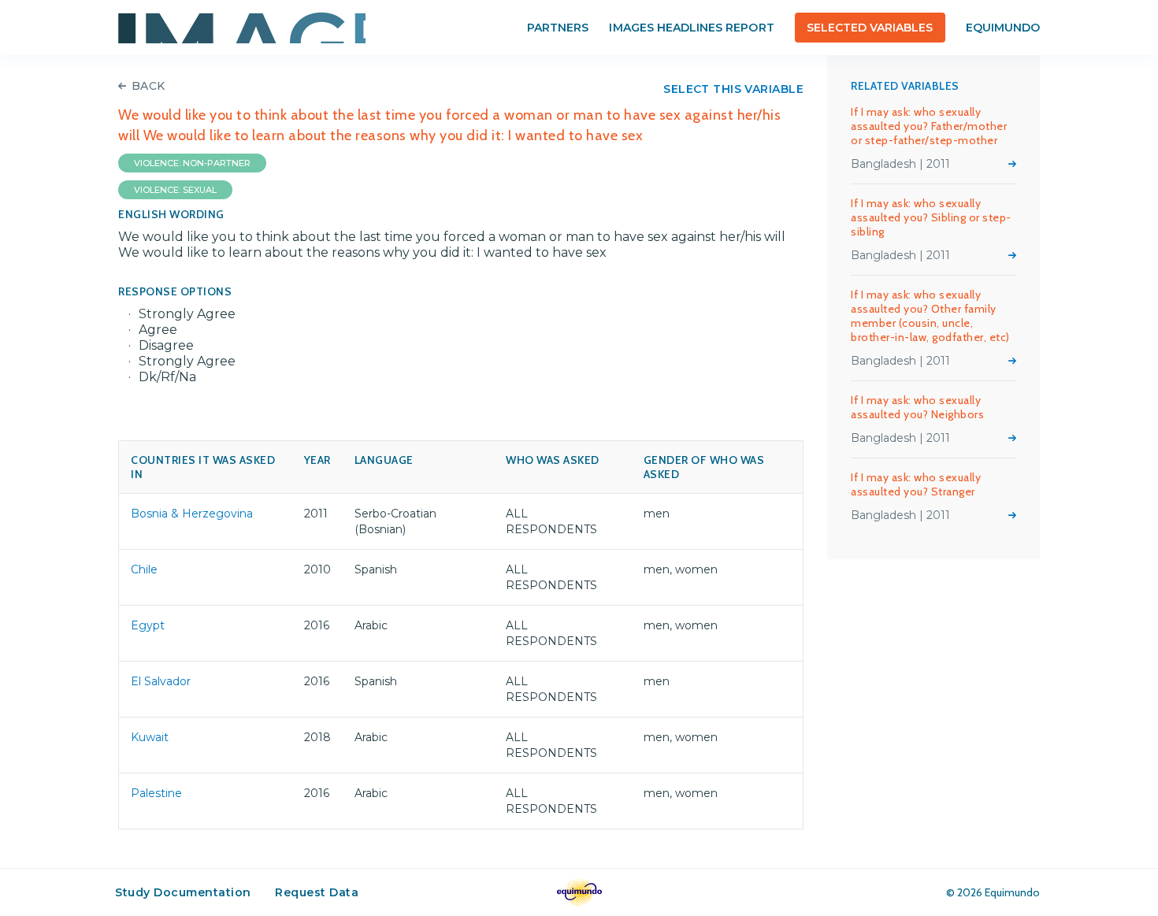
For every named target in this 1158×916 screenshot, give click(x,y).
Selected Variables (870, 27)
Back (148, 86)
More (1012, 164)
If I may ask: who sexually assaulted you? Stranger (916, 484)
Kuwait (150, 737)
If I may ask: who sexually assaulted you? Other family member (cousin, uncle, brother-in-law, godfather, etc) (930, 315)
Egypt (148, 625)
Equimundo (1003, 27)
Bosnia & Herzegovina (192, 513)
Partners (557, 27)
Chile (144, 569)
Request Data (316, 892)
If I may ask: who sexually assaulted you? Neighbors (917, 407)
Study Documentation (183, 892)
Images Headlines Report (691, 27)
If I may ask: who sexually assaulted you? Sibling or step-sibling (931, 217)
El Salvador (161, 681)
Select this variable (733, 89)
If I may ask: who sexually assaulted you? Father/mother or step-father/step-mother (929, 126)
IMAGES (242, 27)
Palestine (156, 793)
